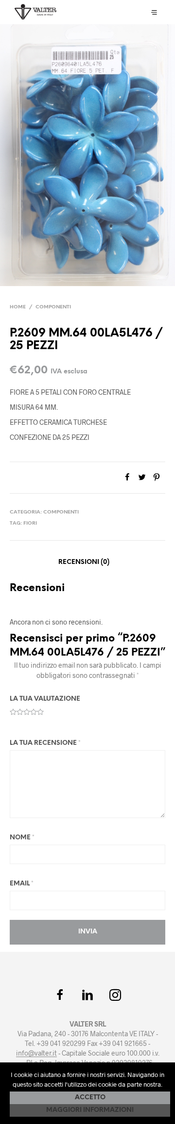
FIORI (30, 523)
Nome (22, 838)
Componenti (53, 307)
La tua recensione (45, 743)
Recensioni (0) (83, 562)
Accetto (90, 1097)
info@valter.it (36, 1053)
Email (22, 884)
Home (18, 307)
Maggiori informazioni (90, 1110)
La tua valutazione (45, 699)
